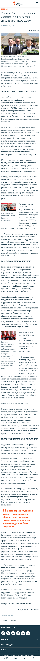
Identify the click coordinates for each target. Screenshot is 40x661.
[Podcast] (28, 633)
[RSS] (23, 633)
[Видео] (24, 658)
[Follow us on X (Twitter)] (8, 633)
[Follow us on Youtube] (13, 633)
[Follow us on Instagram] (18, 633)
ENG (15, 658)
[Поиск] (34, 658)
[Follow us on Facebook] (3, 633)
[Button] (34, 30)
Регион (4, 9)
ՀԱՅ (6, 658)
